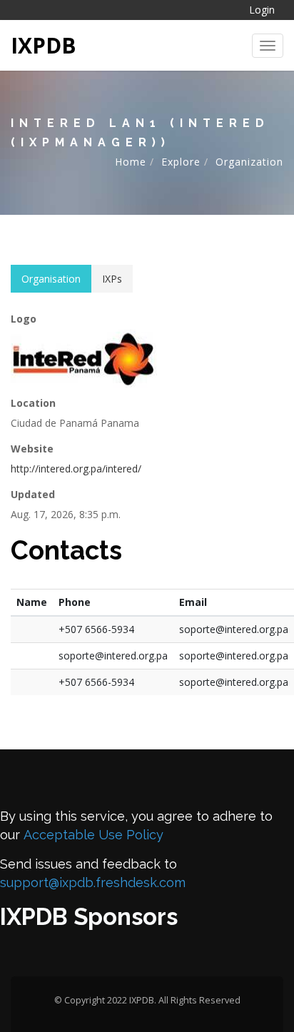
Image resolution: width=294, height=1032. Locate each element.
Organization (249, 161)
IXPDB (43, 45)
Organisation (51, 278)
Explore (181, 161)
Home (130, 161)
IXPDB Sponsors (89, 917)
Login (262, 9)
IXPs (112, 278)
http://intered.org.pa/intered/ (76, 468)
